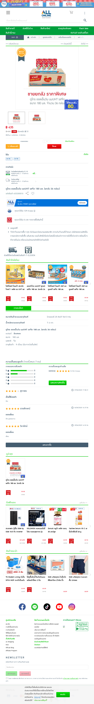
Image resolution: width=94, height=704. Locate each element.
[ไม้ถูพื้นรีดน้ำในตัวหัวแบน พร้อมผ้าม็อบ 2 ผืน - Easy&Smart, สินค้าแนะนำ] (36, 565)
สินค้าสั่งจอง (10, 32)
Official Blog (10, 648)
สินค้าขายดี (10, 28)
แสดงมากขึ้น (47, 445)
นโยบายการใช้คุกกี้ (40, 630)
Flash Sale (83, 28)
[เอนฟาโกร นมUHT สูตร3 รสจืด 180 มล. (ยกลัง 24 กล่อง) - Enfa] (36, 274)
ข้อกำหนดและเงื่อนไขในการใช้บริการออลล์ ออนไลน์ (46, 625)
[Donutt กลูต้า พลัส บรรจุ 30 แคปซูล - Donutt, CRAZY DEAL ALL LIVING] (57, 516)
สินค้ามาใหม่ (45, 28)
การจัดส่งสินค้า (10, 630)
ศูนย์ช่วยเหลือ (11, 620)
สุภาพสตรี (25, 673)
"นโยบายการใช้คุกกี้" (40, 700)
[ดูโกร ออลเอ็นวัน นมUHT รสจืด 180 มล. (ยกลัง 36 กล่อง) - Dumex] (15, 468)
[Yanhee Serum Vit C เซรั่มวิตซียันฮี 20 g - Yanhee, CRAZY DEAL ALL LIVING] (78, 516)
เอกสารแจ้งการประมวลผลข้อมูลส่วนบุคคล (46, 633)
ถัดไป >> (84, 43)
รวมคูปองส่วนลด (64, 28)
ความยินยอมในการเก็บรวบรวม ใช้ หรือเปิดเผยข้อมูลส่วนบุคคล (46, 637)
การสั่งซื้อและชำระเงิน (12, 627)
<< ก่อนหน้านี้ (66, 43)
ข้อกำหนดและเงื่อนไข (41, 620)
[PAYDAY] (47, 3)
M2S (7, 645)
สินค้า (13, 37)
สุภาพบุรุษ (11, 673)
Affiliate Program (11, 650)
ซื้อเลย (54, 146)
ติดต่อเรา (37, 645)
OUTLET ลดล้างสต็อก (79, 32)
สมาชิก (8, 624)
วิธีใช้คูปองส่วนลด (11, 633)
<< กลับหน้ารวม (12, 43)
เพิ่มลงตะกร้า (14, 146)
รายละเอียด (18, 308)
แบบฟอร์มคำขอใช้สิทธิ (41, 648)
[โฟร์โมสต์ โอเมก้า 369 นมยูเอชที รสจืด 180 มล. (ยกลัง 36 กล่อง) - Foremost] (57, 274)
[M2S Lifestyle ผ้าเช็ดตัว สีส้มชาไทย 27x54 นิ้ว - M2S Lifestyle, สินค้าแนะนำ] (57, 565)
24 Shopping (10, 642)
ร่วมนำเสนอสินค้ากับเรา (41, 642)
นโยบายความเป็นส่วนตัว (70, 678)
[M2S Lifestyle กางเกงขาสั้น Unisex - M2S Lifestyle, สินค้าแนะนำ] (78, 565)
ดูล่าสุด (9, 454)
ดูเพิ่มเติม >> (83, 503)
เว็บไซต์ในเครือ (10, 639)
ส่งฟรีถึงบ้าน (28, 28)
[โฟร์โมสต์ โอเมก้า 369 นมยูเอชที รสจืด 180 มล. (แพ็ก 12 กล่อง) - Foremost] (78, 274)
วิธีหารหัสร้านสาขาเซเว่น (13, 636)
